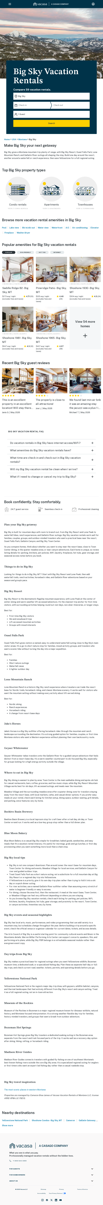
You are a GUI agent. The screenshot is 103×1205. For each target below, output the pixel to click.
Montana (22, 139)
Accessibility (41, 1193)
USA (14, 139)
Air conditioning (80, 228)
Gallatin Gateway (87, 1120)
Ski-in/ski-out (28, 228)
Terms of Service (82, 1189)
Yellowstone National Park (15, 1120)
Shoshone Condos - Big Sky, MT (47, 1120)
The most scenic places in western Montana (25, 1090)
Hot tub (42, 252)
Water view (43, 228)
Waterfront (57, 228)
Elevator (95, 228)
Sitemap (43, 1189)
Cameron (70, 1120)
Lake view (14, 228)
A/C (67, 228)
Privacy (61, 1189)
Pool (4, 228)
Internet (57, 252)
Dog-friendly (25, 252)
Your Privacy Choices (55, 1193)
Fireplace (9, 233)
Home (7, 139)
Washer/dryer (23, 233)
